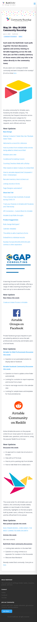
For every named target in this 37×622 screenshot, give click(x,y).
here (15, 73)
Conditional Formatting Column (13, 159)
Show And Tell (8, 193)
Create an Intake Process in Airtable (15, 302)
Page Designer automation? (12, 188)
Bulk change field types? (11, 224)
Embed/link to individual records (14, 237)
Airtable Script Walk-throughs (13, 215)
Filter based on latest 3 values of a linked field (18, 168)
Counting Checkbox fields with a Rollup (16, 163)
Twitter (3, 592)
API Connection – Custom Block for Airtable (17, 211)
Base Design (7, 132)
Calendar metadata (9, 229)
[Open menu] (35, 3)
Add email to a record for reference (15, 143)
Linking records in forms (11, 184)
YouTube (4, 597)
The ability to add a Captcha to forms (15, 233)
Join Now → (6, 611)
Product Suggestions (10, 220)
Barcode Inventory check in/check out (15, 179)
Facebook (4, 595)
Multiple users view (9, 155)
